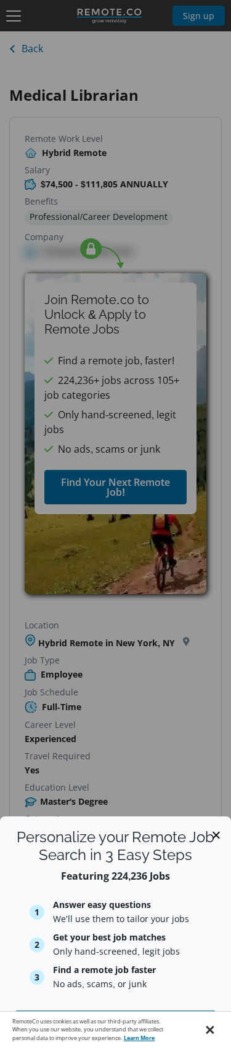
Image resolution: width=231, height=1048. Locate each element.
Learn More (139, 1038)
